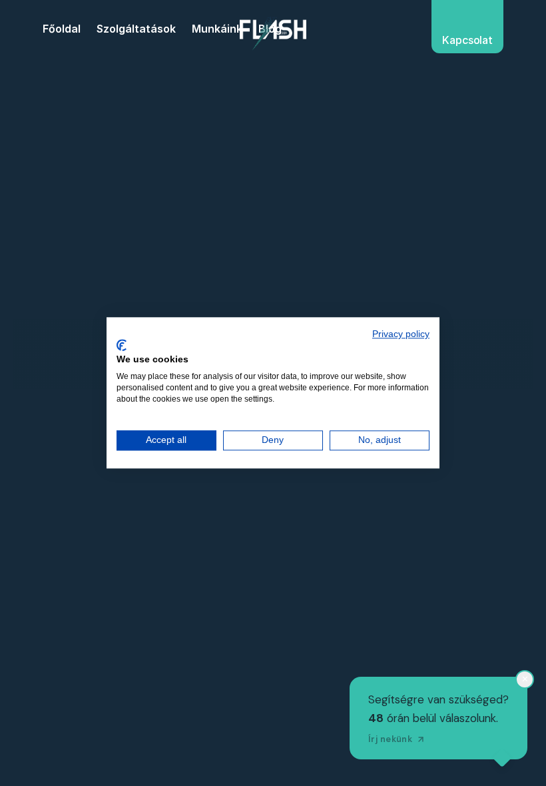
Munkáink (217, 28)
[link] (273, 33)
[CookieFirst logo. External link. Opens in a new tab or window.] (122, 345)
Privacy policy (400, 334)
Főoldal (62, 28)
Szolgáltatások (136, 28)
